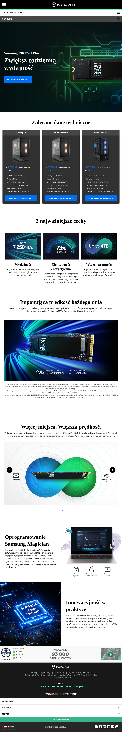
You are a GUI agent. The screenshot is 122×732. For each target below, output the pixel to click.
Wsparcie (6, 708)
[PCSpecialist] (63, 4)
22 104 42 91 (47, 686)
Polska (11, 727)
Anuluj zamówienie (61, 719)
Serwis (5, 714)
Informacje (7, 701)
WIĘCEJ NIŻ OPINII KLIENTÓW (60, 654)
